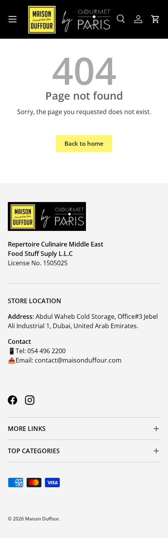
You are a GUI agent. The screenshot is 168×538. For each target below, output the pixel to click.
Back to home (84, 143)
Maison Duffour (42, 518)
